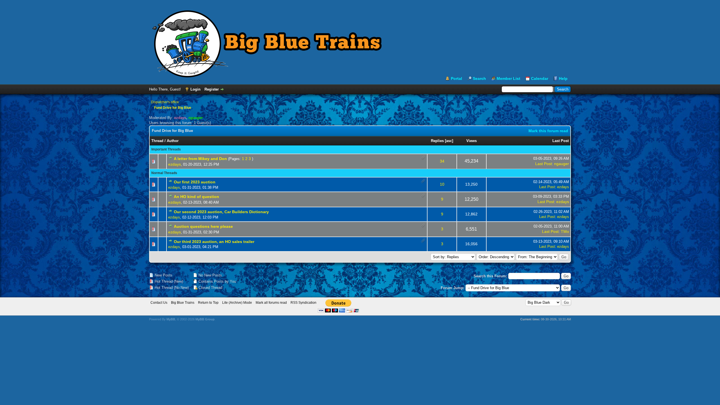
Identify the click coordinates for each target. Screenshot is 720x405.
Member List (508, 78)
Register (211, 89)
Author (173, 141)
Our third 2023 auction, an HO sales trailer (214, 241)
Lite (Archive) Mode (237, 303)
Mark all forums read (271, 303)
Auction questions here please (203, 226)
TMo (565, 231)
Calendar (539, 78)
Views (471, 141)
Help (563, 78)
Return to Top (208, 303)
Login (195, 89)
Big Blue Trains (182, 303)
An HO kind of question (196, 196)
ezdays (174, 164)
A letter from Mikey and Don (200, 158)
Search (479, 78)
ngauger (561, 163)
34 (442, 161)
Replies (437, 141)
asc (449, 141)
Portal (456, 78)
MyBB (170, 319)
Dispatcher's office (165, 102)
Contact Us (158, 303)
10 (442, 184)
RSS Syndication (303, 303)
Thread (157, 141)
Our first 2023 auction (194, 182)
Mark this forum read (548, 131)
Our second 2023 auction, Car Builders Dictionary (221, 212)
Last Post (560, 141)
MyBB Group (205, 319)
